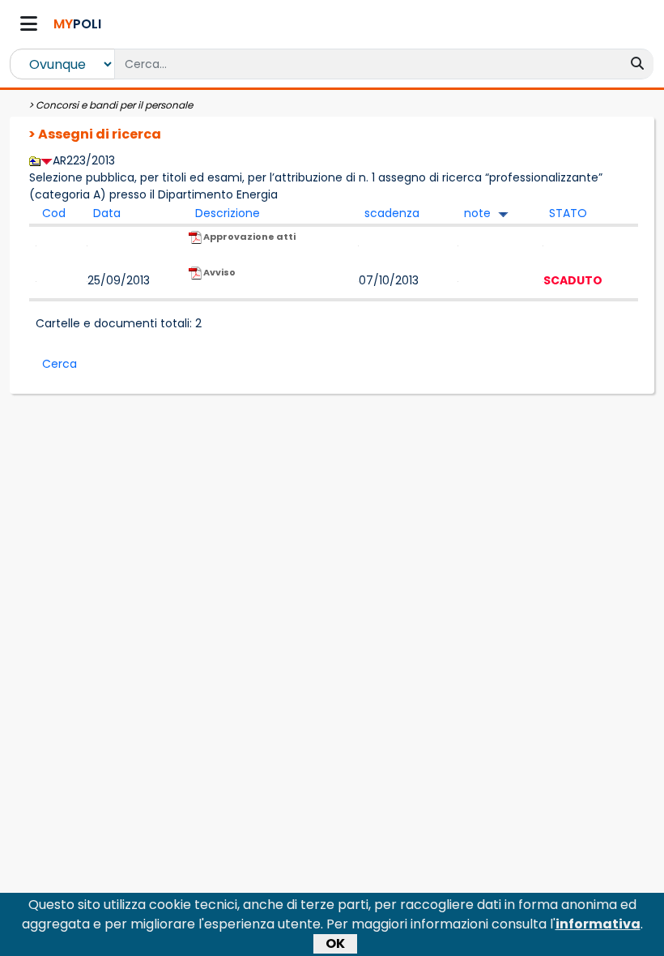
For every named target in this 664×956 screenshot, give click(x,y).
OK (335, 943)
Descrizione (227, 213)
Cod (54, 213)
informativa (598, 924)
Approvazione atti (249, 236)
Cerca (59, 364)
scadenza (391, 213)
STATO (568, 213)
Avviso (219, 272)
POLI (77, 24)
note (477, 213)
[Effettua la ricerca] (637, 64)
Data (107, 213)
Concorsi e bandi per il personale (114, 105)
